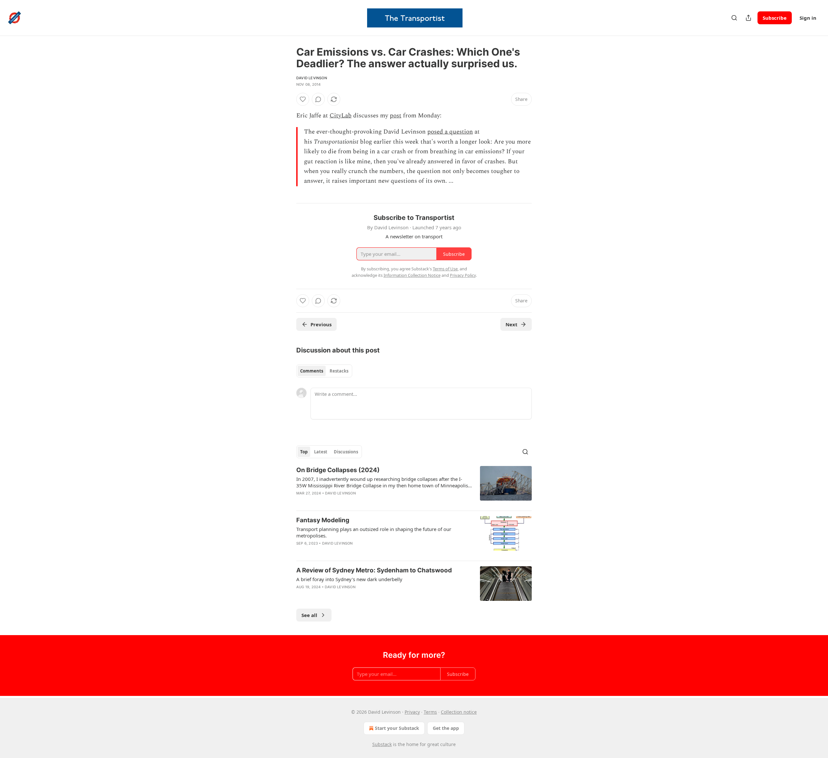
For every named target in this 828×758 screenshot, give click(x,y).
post (395, 115)
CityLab (341, 115)
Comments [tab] (311, 371)
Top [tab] (304, 452)
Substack (382, 744)
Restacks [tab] (339, 371)
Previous (321, 324)
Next (512, 324)
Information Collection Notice (412, 275)
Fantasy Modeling (322, 520)
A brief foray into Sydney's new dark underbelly (349, 579)
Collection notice (459, 712)
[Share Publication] (748, 17)
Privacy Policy (463, 275)
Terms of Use (445, 269)
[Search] (734, 17)
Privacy (412, 712)
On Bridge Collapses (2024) (338, 470)
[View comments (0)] (318, 99)
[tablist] (324, 370)
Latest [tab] (320, 452)
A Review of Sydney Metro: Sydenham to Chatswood (374, 570)
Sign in (808, 18)
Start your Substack (397, 728)
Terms (430, 712)
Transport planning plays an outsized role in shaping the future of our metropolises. (373, 532)
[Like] (302, 99)
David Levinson (311, 78)
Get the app (446, 728)
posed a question (450, 131)
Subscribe (775, 18)
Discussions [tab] (346, 452)
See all (309, 615)
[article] (414, 485)
